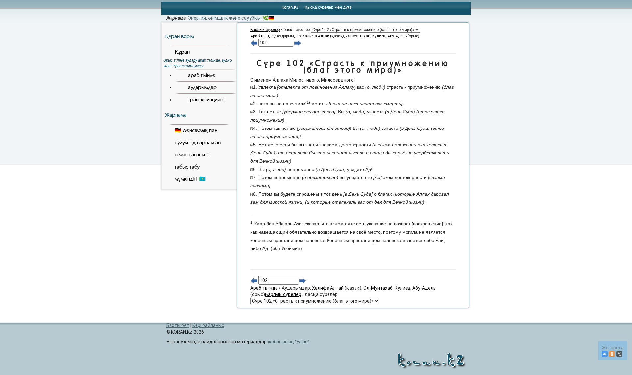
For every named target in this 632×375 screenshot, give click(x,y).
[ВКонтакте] (605, 354)
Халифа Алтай (316, 36)
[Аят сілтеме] (251, 87)
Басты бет (177, 325)
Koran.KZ (290, 7)
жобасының (288, 341)
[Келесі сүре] (297, 42)
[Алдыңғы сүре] (253, 42)
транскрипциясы (206, 99)
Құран (182, 52)
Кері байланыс (208, 325)
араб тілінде (201, 75)
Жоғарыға (613, 347)
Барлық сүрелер (265, 29)
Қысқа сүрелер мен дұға (328, 7)
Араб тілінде (261, 36)
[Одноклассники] (612, 354)
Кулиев (378, 36)
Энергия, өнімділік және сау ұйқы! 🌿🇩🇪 (231, 18)
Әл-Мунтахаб (358, 36)
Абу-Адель (397, 36)
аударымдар (202, 87)
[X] (619, 354)
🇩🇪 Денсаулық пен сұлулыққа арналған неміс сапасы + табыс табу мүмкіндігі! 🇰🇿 (198, 155)
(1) (307, 102)
